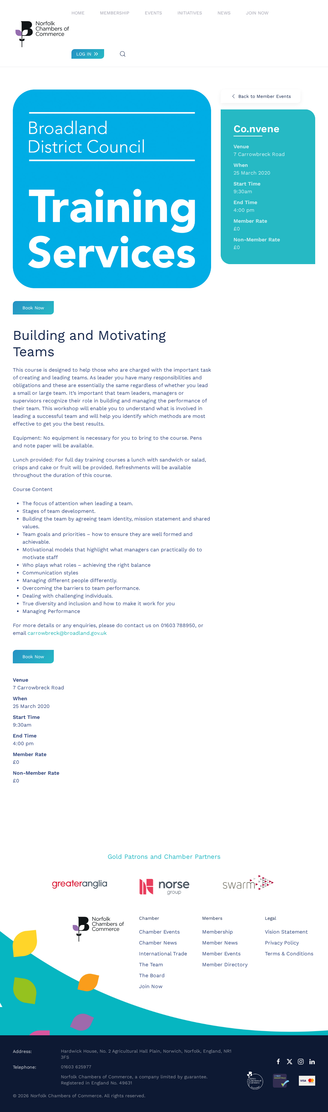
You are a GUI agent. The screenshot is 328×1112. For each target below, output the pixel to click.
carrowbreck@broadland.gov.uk (67, 633)
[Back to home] (42, 33)
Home (78, 12)
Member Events (221, 954)
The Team (151, 964)
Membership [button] (114, 12)
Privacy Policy (282, 943)
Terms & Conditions (289, 954)
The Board (152, 975)
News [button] (224, 12)
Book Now (33, 307)
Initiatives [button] (189, 12)
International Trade (163, 954)
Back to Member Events (264, 96)
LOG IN (83, 53)
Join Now (257, 12)
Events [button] (153, 12)
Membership (217, 932)
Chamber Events (159, 932)
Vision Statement (286, 932)
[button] (122, 54)
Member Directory (225, 964)
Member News (220, 943)
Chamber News (158, 943)
